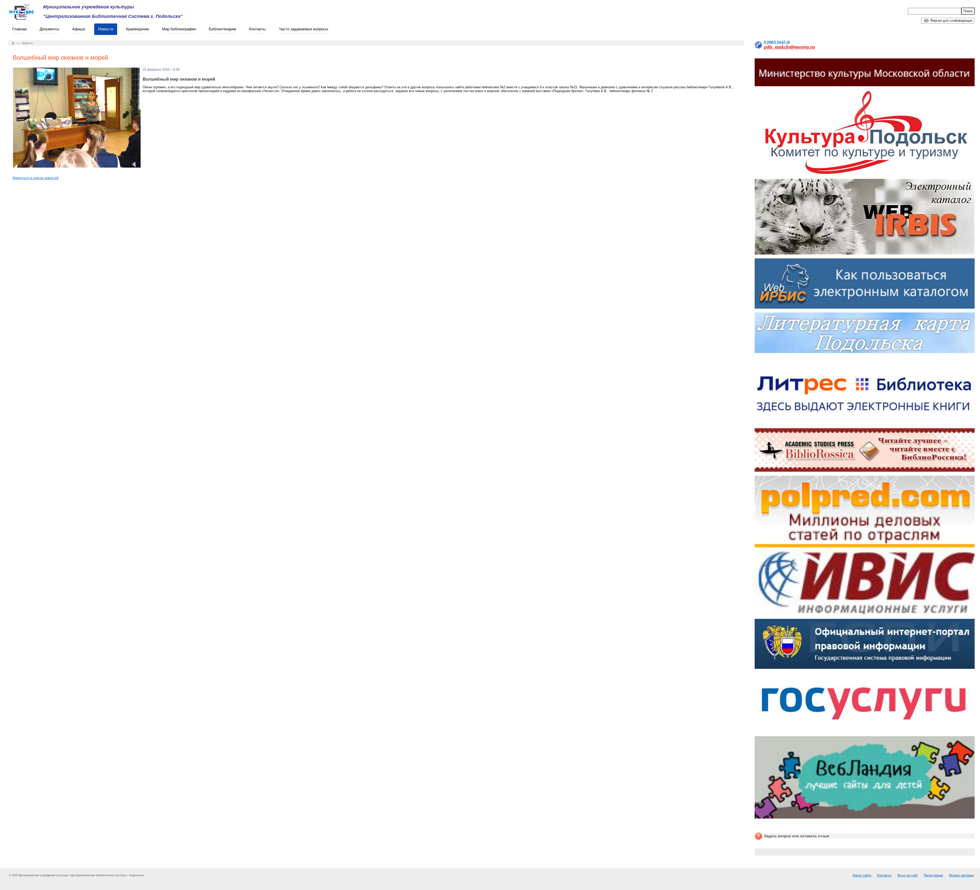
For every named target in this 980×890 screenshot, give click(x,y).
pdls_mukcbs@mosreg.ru (789, 46)
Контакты (257, 29)
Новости (105, 29)
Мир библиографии (179, 29)
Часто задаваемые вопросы (303, 29)
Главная (19, 29)
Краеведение (137, 29)
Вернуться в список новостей (35, 178)
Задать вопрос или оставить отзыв (796, 836)
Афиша (78, 29)
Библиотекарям (222, 29)
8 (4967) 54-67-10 (777, 42)
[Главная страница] (13, 43)
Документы (49, 29)
